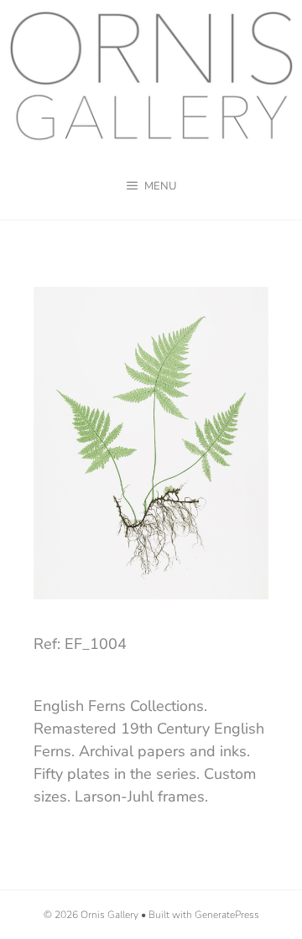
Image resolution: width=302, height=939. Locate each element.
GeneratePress (227, 914)
